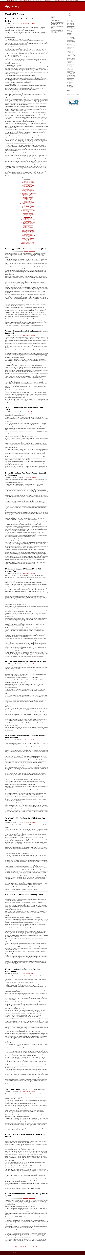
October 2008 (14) (70, 61)
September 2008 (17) (71, 62)
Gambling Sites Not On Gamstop (28, 210)
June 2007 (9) (69, 83)
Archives (31, 1246)
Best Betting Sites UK (28, 213)
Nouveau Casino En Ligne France (28, 229)
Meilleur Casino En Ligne (28, 231)
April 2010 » (36, 1246)
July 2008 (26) (70, 65)
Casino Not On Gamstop (28, 189)
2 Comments (26, 251)
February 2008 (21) (71, 72)
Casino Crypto (28, 240)
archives (60, 31)
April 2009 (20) (70, 52)
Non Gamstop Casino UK (28, 194)
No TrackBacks (32, 23)
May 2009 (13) (70, 51)
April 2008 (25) (70, 69)
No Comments (26, 23)
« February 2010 (18, 1246)
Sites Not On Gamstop (28, 195)
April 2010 (53, 28)
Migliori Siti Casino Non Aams (28, 215)
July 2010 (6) (69, 31)
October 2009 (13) (70, 44)
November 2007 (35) (71, 76)
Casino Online (28, 236)
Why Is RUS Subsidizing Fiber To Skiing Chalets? (24, 895)
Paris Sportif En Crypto (28, 191)
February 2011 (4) (70, 21)
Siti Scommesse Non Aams (28, 230)
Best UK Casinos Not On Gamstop (28, 203)
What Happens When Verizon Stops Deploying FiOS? (26, 249)
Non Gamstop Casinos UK (28, 181)
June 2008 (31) (70, 66)
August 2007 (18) (70, 80)
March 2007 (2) (70, 87)
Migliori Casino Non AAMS (28, 242)
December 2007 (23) (71, 75)
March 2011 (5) (70, 20)
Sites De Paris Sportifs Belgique (28, 222)
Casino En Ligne (28, 217)
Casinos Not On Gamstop (28, 188)
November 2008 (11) (71, 59)
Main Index (25, 1246)
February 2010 (54, 26)
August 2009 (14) (70, 47)
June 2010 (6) (69, 33)
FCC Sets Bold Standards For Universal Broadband (25, 661)
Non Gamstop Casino (28, 198)
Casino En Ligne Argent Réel (28, 243)
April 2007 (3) (70, 86)
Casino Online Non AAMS (28, 238)
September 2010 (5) (71, 28)
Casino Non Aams (28, 184)
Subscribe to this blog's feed (73, 94)
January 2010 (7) (70, 40)
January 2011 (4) (70, 23)
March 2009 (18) (70, 54)
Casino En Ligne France (28, 197)
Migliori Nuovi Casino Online (28, 219)
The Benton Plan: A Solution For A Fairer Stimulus (25, 1089)
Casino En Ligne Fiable (28, 232)
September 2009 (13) (71, 45)
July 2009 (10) (70, 48)
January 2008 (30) (70, 73)
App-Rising (12, 6)
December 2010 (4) (71, 24)
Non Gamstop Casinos (28, 186)
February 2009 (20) (71, 55)
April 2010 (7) (70, 35)
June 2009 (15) (70, 49)
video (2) (69, 15)
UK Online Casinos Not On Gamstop (28, 193)
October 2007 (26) (70, 78)
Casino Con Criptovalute (28, 190)
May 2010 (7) (69, 34)
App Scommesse (28, 226)
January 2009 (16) (70, 56)
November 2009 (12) (71, 42)
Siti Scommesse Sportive (28, 223)
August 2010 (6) (70, 30)
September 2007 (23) (71, 79)
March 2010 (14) (70, 37)
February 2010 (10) (71, 38)
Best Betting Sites (28, 201)
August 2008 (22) (70, 63)
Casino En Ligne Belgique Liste (28, 235)
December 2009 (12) (71, 41)
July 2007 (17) (70, 82)
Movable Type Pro (13, 1252)
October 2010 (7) (70, 27)
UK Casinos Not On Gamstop (28, 185)
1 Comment (25, 411)
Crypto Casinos (27, 221)
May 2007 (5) (69, 85)
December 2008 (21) (71, 58)
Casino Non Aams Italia (28, 225)
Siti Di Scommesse (28, 205)
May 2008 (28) (70, 68)
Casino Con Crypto (28, 239)
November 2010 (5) (71, 26)
